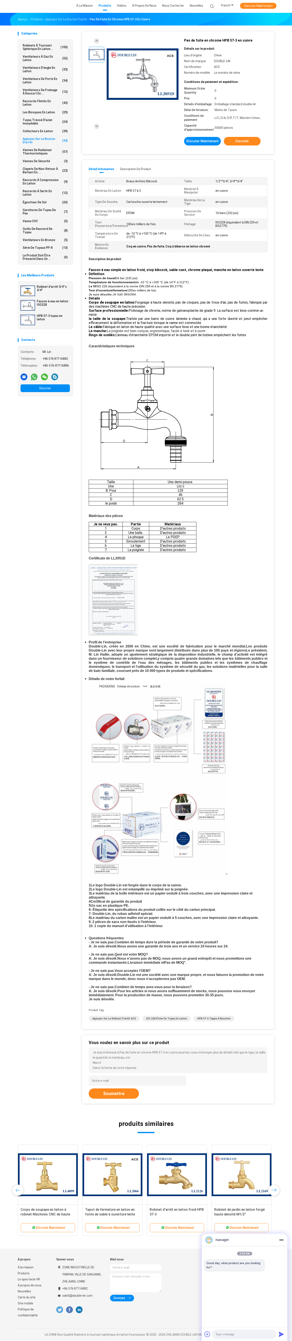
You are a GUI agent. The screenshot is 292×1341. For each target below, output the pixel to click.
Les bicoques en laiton (45, 112)
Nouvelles (24, 1291)
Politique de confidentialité (28, 1312)
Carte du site (26, 1297)
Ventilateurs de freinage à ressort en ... (45, 91)
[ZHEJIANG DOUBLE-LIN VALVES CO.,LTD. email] (24, 376)
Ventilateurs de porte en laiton (45, 80)
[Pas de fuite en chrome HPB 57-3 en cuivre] (142, 74)
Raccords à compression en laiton (45, 181)
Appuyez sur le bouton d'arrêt (45, 140)
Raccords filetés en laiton (45, 102)
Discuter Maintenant (258, 5)
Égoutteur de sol (45, 202)
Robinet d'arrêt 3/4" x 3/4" (52, 288)
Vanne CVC (45, 221)
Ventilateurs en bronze (45, 240)
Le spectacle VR (29, 1279)
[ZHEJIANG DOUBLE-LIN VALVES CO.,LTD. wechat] (44, 376)
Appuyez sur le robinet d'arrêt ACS (114, 1018)
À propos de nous (29, 1285)
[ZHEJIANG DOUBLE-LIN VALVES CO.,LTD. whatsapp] (34, 376)
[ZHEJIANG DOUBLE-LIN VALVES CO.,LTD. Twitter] (59, 1310)
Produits (23, 1273)
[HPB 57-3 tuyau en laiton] (28, 320)
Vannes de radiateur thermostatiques (45, 151)
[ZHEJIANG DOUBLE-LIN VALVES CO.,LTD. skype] (54, 376)
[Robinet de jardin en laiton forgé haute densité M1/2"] (241, 1175)
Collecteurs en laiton (45, 131)
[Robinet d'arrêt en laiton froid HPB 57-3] (177, 1175)
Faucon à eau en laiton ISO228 (52, 303)
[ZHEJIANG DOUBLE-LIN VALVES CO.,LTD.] (34, 6)
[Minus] (281, 1239)
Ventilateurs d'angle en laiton (45, 69)
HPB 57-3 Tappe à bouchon (214, 1018)
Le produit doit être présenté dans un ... (45, 257)
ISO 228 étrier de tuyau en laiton (166, 1018)
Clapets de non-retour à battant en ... (45, 170)
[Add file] (207, 1334)
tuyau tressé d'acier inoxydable (45, 121)
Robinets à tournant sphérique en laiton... (45, 47)
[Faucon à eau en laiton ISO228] (28, 305)
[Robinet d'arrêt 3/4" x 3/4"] (28, 290)
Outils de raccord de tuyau (45, 230)
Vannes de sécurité (45, 161)
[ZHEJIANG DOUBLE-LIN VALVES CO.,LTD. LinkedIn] (79, 1310)
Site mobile (25, 1303)
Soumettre (113, 1093)
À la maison (26, 1267)
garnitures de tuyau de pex (45, 211)
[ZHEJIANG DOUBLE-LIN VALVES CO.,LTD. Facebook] (69, 1310)
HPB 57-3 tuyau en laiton (49, 317)
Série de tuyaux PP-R (45, 247)
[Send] (281, 1334)
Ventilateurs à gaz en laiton (45, 58)
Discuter (45, 388)
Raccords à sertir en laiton (45, 192)
